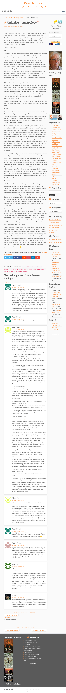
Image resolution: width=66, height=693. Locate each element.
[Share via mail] (37, 257)
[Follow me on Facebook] (11, 11)
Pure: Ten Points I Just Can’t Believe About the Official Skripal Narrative (57, 142)
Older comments (11, 615)
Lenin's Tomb (55, 329)
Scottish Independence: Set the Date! (56, 168)
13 (13, 282)
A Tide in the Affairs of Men (30, 640)
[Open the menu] (63, 11)
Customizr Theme (36, 691)
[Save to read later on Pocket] (28, 257)
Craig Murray (33, 3)
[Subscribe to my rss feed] (3, 11)
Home (6, 18)
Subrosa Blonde (55, 334)
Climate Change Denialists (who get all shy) (56, 294)
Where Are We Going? (29, 652)
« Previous (7, 282)
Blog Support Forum (55, 242)
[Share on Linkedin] (33, 257)
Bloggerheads (55, 323)
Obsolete (54, 332)
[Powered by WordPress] (39, 688)
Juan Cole (54, 327)
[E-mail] (5, 11)
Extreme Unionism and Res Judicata (56, 182)
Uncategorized (18, 18)
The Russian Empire (39, 630)
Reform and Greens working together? (56, 254)
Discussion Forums (55, 239)
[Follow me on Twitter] (8, 11)
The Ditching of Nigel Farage (30, 656)
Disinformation (56, 276)
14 (15, 282)
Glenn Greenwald (56, 325)
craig (22, 26)
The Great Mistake (11, 630)
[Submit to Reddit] (24, 257)
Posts (10, 18)
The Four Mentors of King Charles (56, 162)
